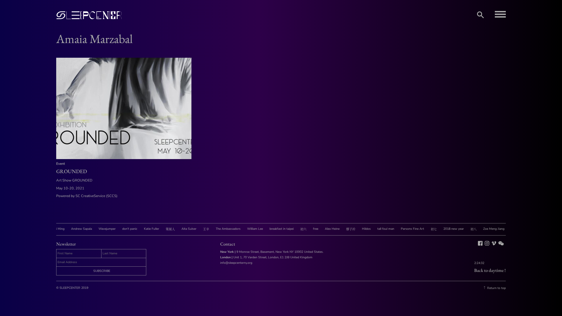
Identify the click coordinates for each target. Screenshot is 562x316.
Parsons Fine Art (407, 229)
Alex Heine (327, 229)
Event (60, 163)
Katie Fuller (146, 229)
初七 (429, 229)
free (310, 229)
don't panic (125, 229)
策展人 (165, 229)
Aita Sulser (184, 229)
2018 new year (449, 229)
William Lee (250, 229)
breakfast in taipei (277, 229)
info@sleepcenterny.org (236, 263)
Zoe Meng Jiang (489, 229)
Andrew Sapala (76, 229)
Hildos (361, 229)
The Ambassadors (223, 229)
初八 (469, 229)
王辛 (201, 229)
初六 (298, 229)
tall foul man (381, 229)
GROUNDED (71, 171)
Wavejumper (102, 229)
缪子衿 (346, 229)
